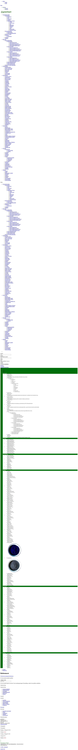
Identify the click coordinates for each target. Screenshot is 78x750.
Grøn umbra (7, 83)
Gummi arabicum (10, 602)
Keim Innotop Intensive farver (15, 44)
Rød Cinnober (9, 575)
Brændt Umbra (9, 502)
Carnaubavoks (7, 130)
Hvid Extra (9, 16)
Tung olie (8, 636)
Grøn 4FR (7, 85)
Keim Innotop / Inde (10, 443)
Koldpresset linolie (10, 157)
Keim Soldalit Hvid (13, 57)
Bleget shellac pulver (10, 605)
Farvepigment (5, 75)
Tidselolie (7, 338)
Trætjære (6, 153)
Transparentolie (10, 150)
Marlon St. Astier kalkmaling (10, 65)
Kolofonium (9, 592)
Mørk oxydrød (7, 101)
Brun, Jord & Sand (8, 69)
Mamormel (9, 622)
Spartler (6, 175)
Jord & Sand (12, 192)
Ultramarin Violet (8, 121)
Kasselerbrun (7, 93)
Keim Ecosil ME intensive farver (15, 49)
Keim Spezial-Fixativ (11, 64)
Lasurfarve (7, 35)
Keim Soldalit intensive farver (15, 229)
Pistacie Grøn (7, 111)
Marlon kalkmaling (10, 439)
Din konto (2, 707)
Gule (10, 28)
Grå (10, 24)
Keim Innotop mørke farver (14, 45)
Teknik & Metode (6, 690)
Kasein (6, 139)
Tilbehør (4, 170)
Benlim (8, 609)
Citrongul (6, 80)
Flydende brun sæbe (8, 166)
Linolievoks (7, 161)
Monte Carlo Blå (8, 100)
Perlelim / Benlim (8, 143)
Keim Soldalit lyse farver (14, 58)
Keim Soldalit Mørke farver (15, 61)
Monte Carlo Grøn (8, 99)
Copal (6, 134)
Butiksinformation (3, 724)
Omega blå (7, 105)
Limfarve (6, 37)
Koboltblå (7, 94)
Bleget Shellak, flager (9, 128)
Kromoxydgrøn (8, 92)
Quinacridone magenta (9, 113)
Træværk (4, 148)
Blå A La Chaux (8, 78)
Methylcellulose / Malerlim (10, 142)
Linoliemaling (5, 66)
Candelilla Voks (9, 611)
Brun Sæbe (9, 645)
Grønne (11, 27)
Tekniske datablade (6, 689)
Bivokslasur (9, 36)
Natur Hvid (9, 18)
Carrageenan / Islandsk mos (10, 131)
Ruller (6, 172)
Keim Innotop (9, 32)
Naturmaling (7, 15)
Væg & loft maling (6, 14)
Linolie (6, 156)
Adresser (4, 714)
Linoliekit (7, 152)
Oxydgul (6, 103)
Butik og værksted (6, 704)
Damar (6, 135)
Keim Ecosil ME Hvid (14, 47)
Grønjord (6, 84)
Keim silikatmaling (8, 31)
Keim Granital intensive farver (15, 54)
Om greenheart (5, 702)
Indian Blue (7, 88)
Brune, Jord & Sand (10, 457)
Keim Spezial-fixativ (10, 452)
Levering (4, 700)
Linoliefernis (9, 159)
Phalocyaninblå (9, 584)
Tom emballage (8, 178)
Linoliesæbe (7, 163)
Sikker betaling (5, 703)
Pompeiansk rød (8, 106)
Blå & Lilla (12, 25)
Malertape (7, 174)
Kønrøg (6, 265)
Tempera (6, 38)
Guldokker (7, 82)
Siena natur (7, 117)
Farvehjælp (5, 691)
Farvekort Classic (13, 30)
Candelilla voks (8, 302)
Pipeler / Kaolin (9, 620)
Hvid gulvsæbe (9, 634)
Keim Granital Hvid (13, 52)
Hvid (8, 17)
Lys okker (7, 97)
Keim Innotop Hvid (13, 42)
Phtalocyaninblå (8, 107)
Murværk (4, 39)
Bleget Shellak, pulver (9, 129)
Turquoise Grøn (8, 118)
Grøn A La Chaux (8, 86)
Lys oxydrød (7, 98)
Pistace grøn (9, 524)
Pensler (6, 171)
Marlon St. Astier (8, 34)
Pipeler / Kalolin (8, 144)
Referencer (5, 693)
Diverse (8, 666)
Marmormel (7, 141)
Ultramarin (7, 120)
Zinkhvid (6, 124)
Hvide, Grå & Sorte (8, 68)
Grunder (8, 19)
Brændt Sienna (9, 474)
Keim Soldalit (9, 56)
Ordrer (4, 712)
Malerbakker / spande (9, 173)
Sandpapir (7, 176)
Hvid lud (6, 155)
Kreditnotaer (5, 713)
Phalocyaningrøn (10, 526)
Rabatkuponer (5, 715)
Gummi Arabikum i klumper (10, 136)
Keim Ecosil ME (10, 46)
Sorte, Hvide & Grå (10, 455)
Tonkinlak (7, 154)
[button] (6, 676)
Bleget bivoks (9, 589)
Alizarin (8, 520)
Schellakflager (9, 591)
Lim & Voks (5, 125)
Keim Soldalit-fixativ (10, 441)
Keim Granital (9, 51)
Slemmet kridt (7, 147)
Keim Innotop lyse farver (14, 43)
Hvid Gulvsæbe (8, 165)
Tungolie (6, 162)
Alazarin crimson (8, 76)
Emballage (9, 655)
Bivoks (6, 126)
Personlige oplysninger (7, 711)
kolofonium (7, 140)
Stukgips (6, 146)
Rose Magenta (7, 116)
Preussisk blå (7, 109)
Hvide (11, 21)
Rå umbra (7, 114)
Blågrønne (11, 26)
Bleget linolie (9, 158)
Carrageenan (9, 594)
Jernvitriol (7, 138)
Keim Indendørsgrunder (11, 33)
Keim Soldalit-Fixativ (11, 63)
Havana (6, 87)
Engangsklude (7, 179)
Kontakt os (5, 705)
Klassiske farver (8, 67)
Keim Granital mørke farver (15, 55)
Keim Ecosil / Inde (10, 446)
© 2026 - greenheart (4, 747)
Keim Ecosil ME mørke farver (15, 50)
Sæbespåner (7, 164)
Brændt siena (7, 77)
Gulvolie (8, 151)
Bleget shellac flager (10, 598)
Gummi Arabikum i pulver (10, 137)
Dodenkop (7, 81)
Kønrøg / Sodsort (10, 500)
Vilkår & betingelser (6, 701)
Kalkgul (6, 91)
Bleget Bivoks (7, 127)
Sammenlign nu (3, 743)
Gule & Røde (7, 73)
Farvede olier (7, 149)
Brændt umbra (7, 79)
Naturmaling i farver (11, 20)
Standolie (9, 160)
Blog (1, 5)
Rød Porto (7, 115)
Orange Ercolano (8, 102)
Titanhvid (6, 119)
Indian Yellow (7, 89)
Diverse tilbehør (8, 180)
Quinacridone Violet (8, 112)
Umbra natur (7, 122)
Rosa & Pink (12, 29)
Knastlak (6, 167)
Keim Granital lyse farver (14, 53)
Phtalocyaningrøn (8, 108)
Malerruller (9, 657)
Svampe (6, 177)
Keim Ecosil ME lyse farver (15, 48)
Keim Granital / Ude (10, 450)
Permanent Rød (8, 110)
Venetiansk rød (7, 123)
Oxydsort (6, 104)
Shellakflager (7, 145)
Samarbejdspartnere (6, 692)
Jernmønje (7, 90)
